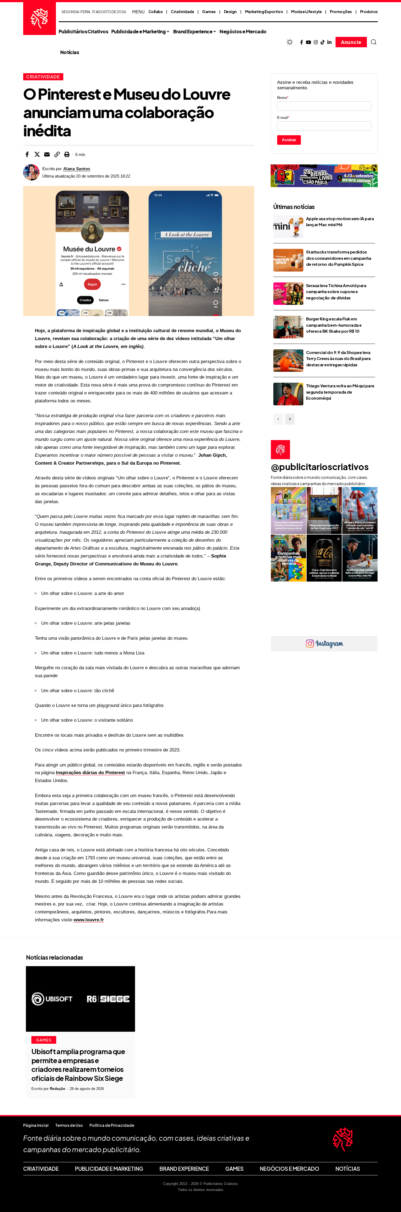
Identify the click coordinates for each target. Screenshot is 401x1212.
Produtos (369, 11)
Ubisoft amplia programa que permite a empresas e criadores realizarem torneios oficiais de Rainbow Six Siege (78, 1065)
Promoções (341, 11)
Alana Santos (76, 168)
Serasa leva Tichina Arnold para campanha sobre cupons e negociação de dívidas (336, 291)
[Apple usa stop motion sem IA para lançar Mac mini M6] (288, 227)
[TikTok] (322, 42)
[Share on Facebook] (27, 154)
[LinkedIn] (329, 42)
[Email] (47, 154)
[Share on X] (37, 154)
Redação (57, 1089)
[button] (373, 42)
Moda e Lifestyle (306, 11)
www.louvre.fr (89, 919)
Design (230, 11)
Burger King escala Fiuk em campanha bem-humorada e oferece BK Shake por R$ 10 (334, 325)
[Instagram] (315, 42)
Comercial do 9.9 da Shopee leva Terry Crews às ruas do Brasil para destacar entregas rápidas (338, 358)
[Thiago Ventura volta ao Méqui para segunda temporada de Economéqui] (288, 394)
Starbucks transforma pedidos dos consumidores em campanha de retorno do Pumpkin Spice (338, 258)
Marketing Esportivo (264, 11)
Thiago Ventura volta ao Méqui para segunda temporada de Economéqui (340, 391)
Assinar (289, 139)
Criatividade (182, 11)
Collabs (155, 11)
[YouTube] (308, 42)
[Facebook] (301, 42)
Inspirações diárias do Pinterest (90, 772)
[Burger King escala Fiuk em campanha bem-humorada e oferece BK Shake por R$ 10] (288, 327)
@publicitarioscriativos (320, 466)
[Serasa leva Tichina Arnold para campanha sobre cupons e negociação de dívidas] (288, 293)
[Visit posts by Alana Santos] (31, 172)
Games (209, 11)
